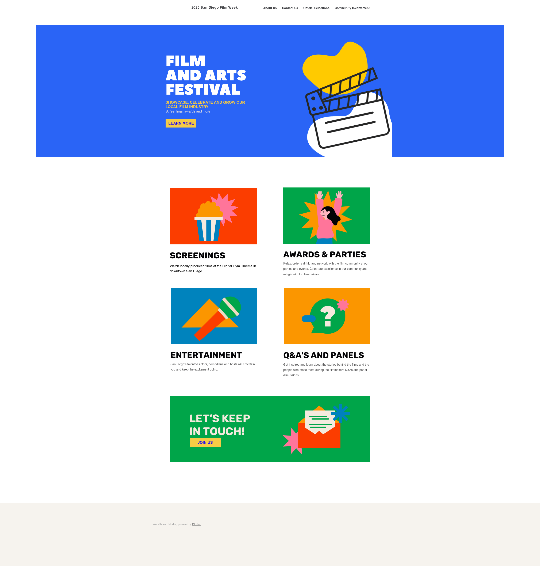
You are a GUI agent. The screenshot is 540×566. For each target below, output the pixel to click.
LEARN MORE (181, 123)
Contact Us (290, 8)
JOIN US (205, 442)
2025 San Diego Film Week (215, 7)
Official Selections (316, 8)
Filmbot (196, 524)
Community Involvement (352, 8)
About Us (270, 8)
